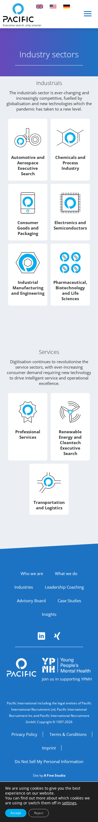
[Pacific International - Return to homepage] (21, 667)
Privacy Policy (24, 734)
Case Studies (69, 600)
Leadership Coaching (64, 587)
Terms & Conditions (68, 734)
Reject (38, 813)
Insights (49, 614)
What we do (66, 573)
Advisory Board (31, 600)
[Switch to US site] (53, 6)
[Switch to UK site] (39, 6)
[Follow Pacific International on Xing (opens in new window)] (57, 636)
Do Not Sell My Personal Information (49, 761)
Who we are (32, 573)
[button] (88, 16)
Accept (16, 813)
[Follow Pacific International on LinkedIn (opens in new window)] (41, 636)
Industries (23, 587)
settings (69, 803)
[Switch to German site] (67, 6)
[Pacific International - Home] (22, 15)
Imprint (49, 748)
